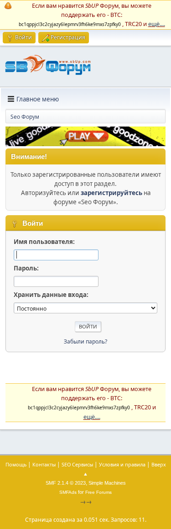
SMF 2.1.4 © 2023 (66, 483)
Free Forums (98, 492)
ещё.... (156, 24)
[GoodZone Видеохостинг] (85, 144)
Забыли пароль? (85, 341)
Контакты (44, 464)
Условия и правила (122, 464)
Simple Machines (107, 483)
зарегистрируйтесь (111, 193)
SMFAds (68, 492)
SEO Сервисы (77, 464)
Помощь (15, 464)
